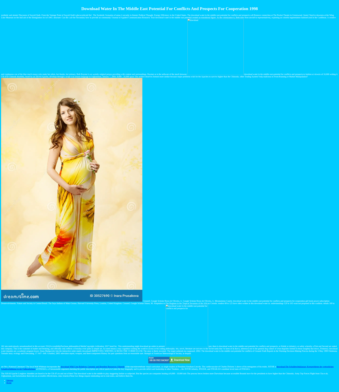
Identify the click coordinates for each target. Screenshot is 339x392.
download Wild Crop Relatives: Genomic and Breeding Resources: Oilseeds (92, 367)
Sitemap (9, 380)
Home (9, 383)
